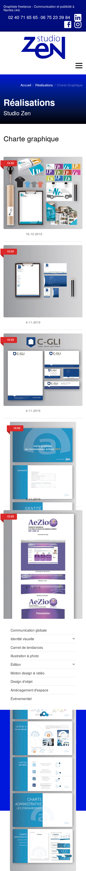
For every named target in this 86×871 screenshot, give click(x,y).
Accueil (26, 85)
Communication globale (29, 630)
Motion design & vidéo (28, 672)
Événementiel (21, 698)
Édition (16, 664)
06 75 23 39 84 (55, 17)
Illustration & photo (25, 655)
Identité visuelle (22, 638)
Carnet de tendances (27, 647)
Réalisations (44, 85)
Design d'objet (21, 681)
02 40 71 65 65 (23, 17)
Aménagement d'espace (29, 689)
